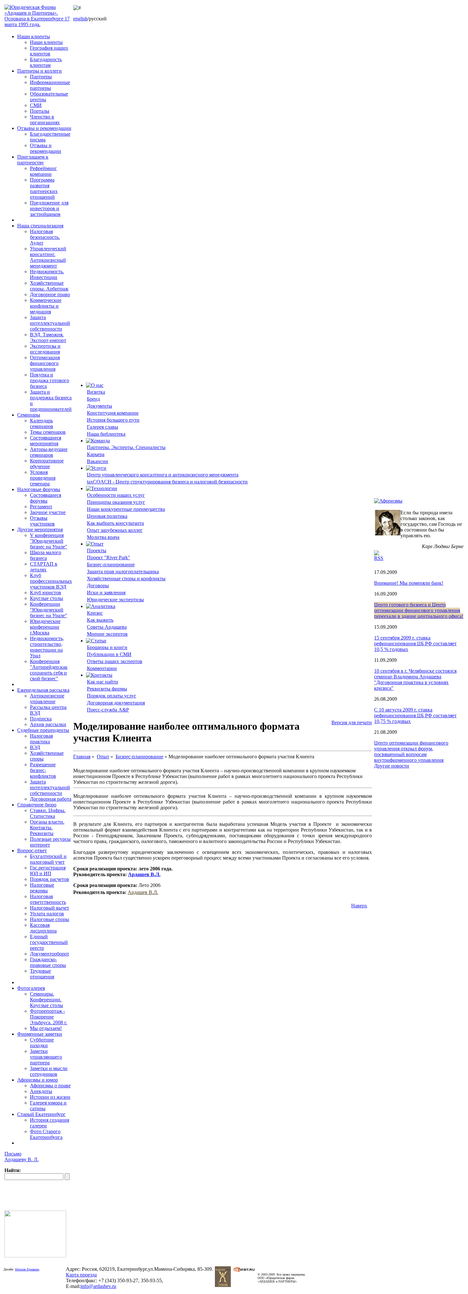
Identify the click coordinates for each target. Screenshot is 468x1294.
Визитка (96, 392)
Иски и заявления (106, 592)
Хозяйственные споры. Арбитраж (49, 285)
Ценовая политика (107, 516)
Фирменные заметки (39, 1034)
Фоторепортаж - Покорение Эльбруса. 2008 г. (48, 1016)
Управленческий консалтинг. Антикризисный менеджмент (48, 257)
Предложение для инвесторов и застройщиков (49, 208)
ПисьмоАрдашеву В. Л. (21, 1156)
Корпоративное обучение (47, 463)
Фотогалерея (31, 988)
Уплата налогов (47, 913)
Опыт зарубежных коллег (115, 530)
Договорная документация (116, 702)
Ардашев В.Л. (144, 874)
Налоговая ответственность (48, 899)
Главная (81, 756)
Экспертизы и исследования (45, 348)
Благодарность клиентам (46, 62)
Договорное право (50, 294)
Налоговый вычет (49, 908)
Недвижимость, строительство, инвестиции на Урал (47, 647)
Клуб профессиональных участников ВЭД (51, 581)
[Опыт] (94, 544)
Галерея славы (102, 427)
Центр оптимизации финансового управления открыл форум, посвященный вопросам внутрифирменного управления (411, 751)
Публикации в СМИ (109, 654)
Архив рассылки (48, 724)
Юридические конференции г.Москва (45, 626)
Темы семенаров (48, 432)
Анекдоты (41, 1091)
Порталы (39, 111)
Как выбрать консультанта (115, 523)
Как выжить (100, 620)
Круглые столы (46, 598)
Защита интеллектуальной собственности (50, 323)
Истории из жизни (50, 1097)
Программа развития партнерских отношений (44, 188)
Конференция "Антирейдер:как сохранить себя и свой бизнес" (48, 670)
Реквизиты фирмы (107, 688)
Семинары (28, 415)
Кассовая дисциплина (43, 927)
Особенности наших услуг (116, 495)
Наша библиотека (106, 434)
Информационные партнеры (50, 85)
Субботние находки (42, 1042)
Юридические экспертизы (115, 599)
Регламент (41, 506)
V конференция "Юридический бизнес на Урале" (48, 541)
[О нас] (94, 385)
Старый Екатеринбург (41, 1114)
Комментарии (102, 668)
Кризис (95, 613)
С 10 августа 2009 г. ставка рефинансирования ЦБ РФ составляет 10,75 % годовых (415, 715)
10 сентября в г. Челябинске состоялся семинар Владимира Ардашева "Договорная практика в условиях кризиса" (415, 679)
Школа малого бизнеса (45, 555)
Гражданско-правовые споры (48, 962)
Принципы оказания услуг (116, 502)
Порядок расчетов (49, 879)
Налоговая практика (41, 738)
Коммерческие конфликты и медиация (45, 305)
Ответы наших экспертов (114, 661)
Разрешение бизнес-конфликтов (43, 770)
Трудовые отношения (42, 973)
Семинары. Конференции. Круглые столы (46, 999)
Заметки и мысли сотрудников (48, 1071)
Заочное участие (48, 512)
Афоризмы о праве (50, 1085)
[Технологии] (101, 488)
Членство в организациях (45, 119)
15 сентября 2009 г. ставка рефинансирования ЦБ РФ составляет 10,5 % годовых (415, 643)
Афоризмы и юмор (37, 1080)
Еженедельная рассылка (43, 690)
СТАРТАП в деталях (43, 566)
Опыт (103, 756)
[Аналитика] (100, 606)
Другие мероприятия (40, 529)
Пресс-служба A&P (108, 709)
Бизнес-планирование (111, 564)
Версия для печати (351, 722)
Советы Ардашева (107, 627)
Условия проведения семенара (42, 477)
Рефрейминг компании (43, 171)
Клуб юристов (45, 592)
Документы (99, 406)
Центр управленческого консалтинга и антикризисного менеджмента (162, 474)
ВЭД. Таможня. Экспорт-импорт (48, 337)
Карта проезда (81, 1274)
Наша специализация (40, 225)
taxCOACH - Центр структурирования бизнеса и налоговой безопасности (167, 481)
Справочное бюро (36, 804)
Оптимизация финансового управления (45, 363)
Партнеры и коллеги (39, 71)
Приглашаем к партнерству (32, 159)
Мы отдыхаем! (46, 1028)
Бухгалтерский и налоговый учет (48, 859)
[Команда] (98, 440)
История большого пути (113, 420)
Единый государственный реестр (49, 942)
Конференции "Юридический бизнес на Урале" (48, 609)
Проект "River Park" (108, 557)
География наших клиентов (49, 50)
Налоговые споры (49, 919)
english (80, 18)
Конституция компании (112, 413)
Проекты (96, 550)
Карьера (95, 454)
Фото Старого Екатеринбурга (46, 1134)
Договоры (98, 585)
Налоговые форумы (38, 489)
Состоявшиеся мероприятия (45, 440)
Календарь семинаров (41, 423)
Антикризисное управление (47, 698)
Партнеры (41, 76)
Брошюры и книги (107, 647)
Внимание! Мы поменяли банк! (408, 583)
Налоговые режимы (42, 887)
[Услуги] (96, 468)
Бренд (93, 399)
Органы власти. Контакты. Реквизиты (47, 827)
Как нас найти (102, 681)
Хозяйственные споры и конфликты (126, 578)
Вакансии (97, 461)
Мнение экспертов (107, 634)
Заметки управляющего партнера (46, 1056)
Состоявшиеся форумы (45, 498)
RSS (378, 558)
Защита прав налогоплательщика (123, 571)
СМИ (36, 105)
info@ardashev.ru (98, 1286)
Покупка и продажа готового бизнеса (49, 380)
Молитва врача (103, 537)
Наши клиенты (33, 36)
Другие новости (391, 766)
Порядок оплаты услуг (111, 695)
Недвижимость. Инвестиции (47, 274)
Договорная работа (50, 799)
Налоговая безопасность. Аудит (45, 237)
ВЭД (35, 747)
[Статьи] (96, 640)
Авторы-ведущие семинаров (48, 452)
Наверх (359, 905)
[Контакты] (99, 675)
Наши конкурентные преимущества (126, 509)
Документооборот (49, 953)
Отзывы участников (42, 520)
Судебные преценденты (43, 730)
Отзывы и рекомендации (44, 128)
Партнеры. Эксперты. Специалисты (126, 447)
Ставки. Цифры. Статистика (48, 813)
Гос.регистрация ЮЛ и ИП (48, 870)
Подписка (41, 718)
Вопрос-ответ (32, 850)
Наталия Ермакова (27, 1269)
